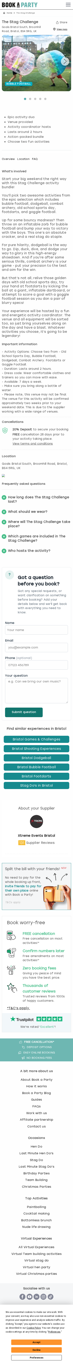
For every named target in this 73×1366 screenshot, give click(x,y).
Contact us (36, 1126)
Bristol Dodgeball (36, 758)
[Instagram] (43, 1301)
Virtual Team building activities (36, 1254)
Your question (16, 675)
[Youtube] (30, 1301)
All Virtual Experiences (36, 1247)
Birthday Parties (36, 1173)
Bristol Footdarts (36, 776)
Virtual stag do (36, 1260)
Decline (36, 1350)
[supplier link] (36, 831)
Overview (8, 159)
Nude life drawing (36, 1227)
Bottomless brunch (36, 1220)
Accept (36, 1342)
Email (9, 640)
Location (23, 159)
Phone (18, 658)
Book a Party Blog (36, 1093)
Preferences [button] (54, 1332)
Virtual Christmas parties (36, 1274)
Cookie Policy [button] (34, 1328)
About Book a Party (37, 1079)
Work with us (36, 1113)
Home (9, 13)
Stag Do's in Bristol (36, 785)
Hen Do (36, 1146)
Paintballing (36, 1207)
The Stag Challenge (20, 22)
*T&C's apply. (18, 1008)
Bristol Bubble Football (36, 767)
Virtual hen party (36, 1267)
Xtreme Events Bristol (36, 835)
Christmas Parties (36, 1186)
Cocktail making (36, 1213)
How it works (36, 1086)
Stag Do (36, 1160)
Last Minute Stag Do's (36, 1166)
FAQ (35, 159)
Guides (36, 1099)
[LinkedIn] (36, 1301)
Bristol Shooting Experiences (36, 749)
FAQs (36, 1106)
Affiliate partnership (36, 1119)
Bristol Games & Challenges (36, 739)
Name (9, 623)
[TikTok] (51, 1301)
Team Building (36, 1180)
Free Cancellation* (39, 1041)
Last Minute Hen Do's (36, 1153)
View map (62, 29)
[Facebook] (22, 1301)
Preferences (36, 1357)
